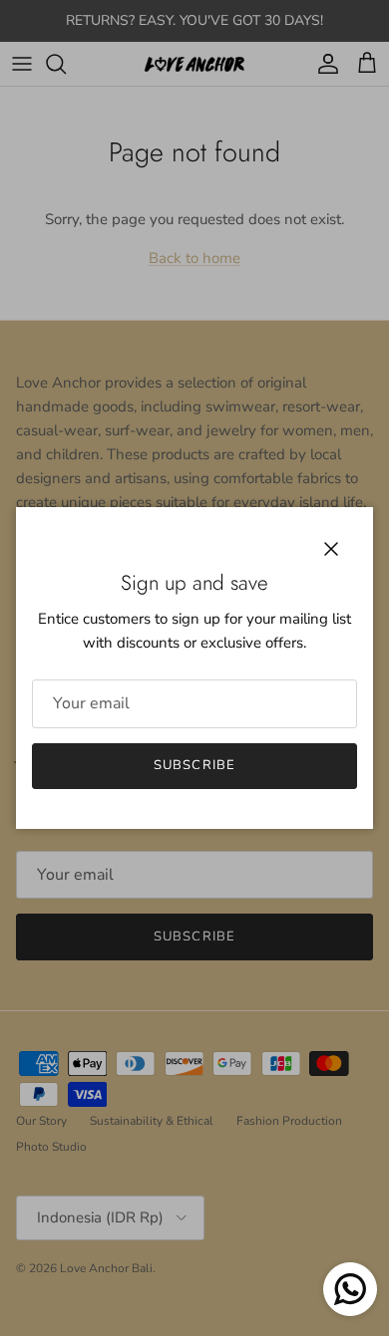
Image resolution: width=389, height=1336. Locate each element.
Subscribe (194, 765)
